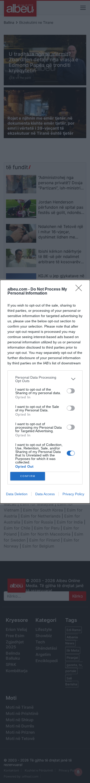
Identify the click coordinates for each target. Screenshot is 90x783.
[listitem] (45, 379)
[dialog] (45, 391)
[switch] (71, 390)
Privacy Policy (73, 494)
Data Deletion (17, 494)
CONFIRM (27, 476)
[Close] (80, 289)
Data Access (45, 494)
